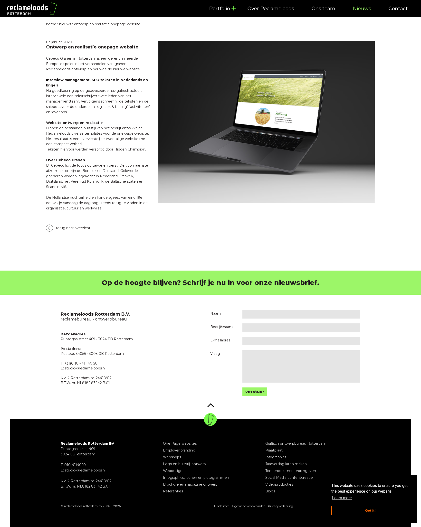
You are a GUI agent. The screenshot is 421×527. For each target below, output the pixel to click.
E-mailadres (220, 340)
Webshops (172, 457)
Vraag (215, 353)
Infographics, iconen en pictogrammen (196, 477)
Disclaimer (221, 506)
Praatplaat (274, 450)
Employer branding (179, 450)
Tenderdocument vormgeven (290, 471)
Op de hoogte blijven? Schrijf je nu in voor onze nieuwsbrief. (210, 283)
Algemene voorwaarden (248, 506)
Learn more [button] (342, 498)
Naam (215, 313)
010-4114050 (75, 465)
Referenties (173, 491)
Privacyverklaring (280, 506)
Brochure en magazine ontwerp (190, 484)
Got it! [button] (370, 510)
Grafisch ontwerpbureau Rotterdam (295, 443)
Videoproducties (279, 484)
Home (51, 24)
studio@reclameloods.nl (85, 470)
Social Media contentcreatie (289, 477)
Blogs (270, 491)
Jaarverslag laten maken (286, 464)
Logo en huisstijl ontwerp (184, 464)
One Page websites (180, 443)
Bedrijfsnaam (221, 327)
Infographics (275, 457)
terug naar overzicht (73, 228)
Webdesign (172, 471)
